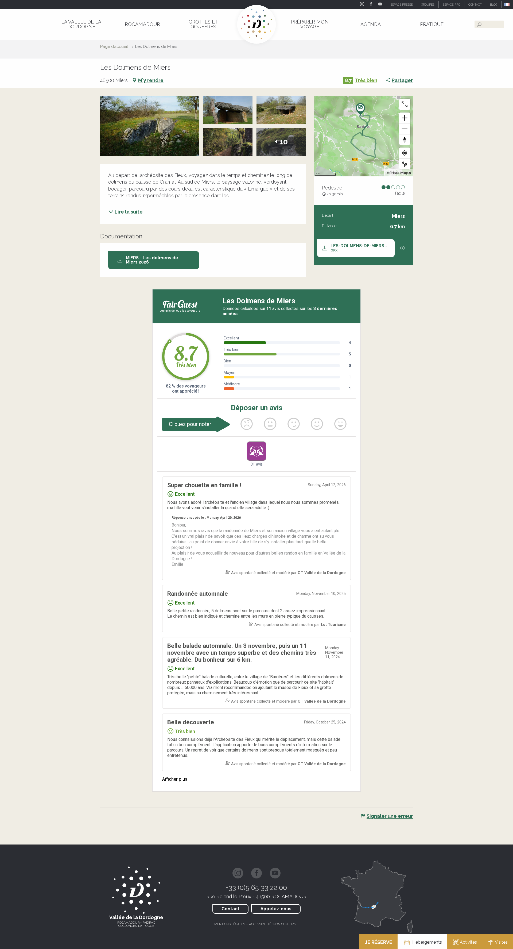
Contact (230, 908)
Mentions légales (229, 924)
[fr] (507, 4)
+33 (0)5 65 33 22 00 (256, 888)
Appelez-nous (276, 908)
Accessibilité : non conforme (273, 924)
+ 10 (281, 141)
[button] (507, 4)
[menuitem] (81, 24)
